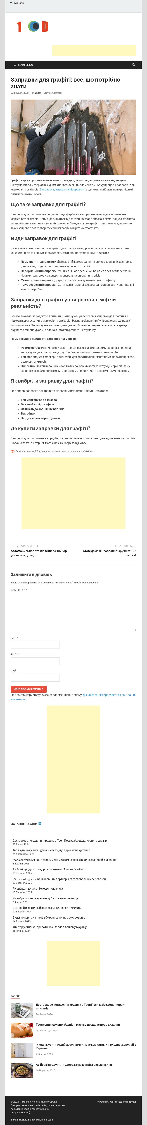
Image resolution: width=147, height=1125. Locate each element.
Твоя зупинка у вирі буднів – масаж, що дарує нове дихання (51, 850)
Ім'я (14, 637)
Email (16, 654)
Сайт (14, 671)
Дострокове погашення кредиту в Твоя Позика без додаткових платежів (60, 840)
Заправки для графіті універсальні (62, 189)
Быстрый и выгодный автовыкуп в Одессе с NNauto (47, 907)
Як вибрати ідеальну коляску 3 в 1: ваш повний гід (45, 898)
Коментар (19, 590)
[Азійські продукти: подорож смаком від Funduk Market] (22, 1065)
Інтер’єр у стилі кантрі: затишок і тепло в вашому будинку (50, 927)
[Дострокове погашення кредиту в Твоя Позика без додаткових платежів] (22, 1005)
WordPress (116, 1101)
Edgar (38, 92)
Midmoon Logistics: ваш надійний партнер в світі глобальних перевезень (60, 879)
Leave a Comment (53, 92)
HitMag (131, 1101)
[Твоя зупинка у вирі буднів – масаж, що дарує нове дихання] (22, 1025)
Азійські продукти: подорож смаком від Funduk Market (48, 869)
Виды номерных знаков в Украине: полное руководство (49, 917)
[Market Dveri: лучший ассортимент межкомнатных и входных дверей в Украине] (22, 1044)
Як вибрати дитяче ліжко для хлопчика (38, 888)
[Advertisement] (94, 50)
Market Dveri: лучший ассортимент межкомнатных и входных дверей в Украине (65, 859)
